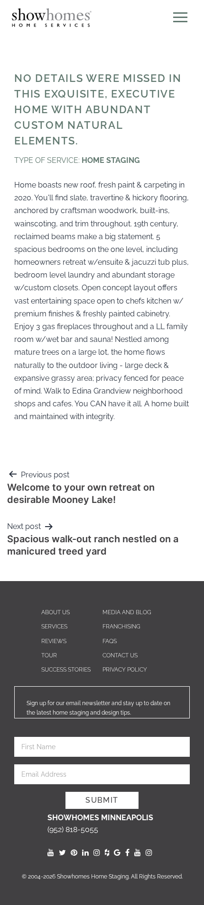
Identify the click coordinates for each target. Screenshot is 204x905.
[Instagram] (96, 852)
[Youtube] (50, 852)
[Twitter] (62, 852)
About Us (55, 612)
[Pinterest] (74, 852)
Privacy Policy (124, 669)
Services (54, 626)
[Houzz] (107, 852)
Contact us (120, 655)
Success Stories (66, 669)
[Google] (117, 852)
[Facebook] (127, 852)
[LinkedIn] (85, 852)
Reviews (53, 641)
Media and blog (126, 612)
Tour (49, 655)
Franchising (121, 626)
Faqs (109, 641)
